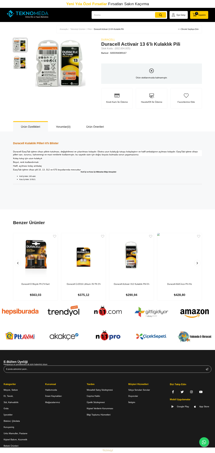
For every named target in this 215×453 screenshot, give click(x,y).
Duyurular (133, 396)
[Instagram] (191, 392)
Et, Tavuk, (8, 396)
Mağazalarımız (52, 402)
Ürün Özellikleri (30, 126)
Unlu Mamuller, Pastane (15, 433)
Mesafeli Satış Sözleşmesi (100, 390)
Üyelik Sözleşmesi (96, 402)
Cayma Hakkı (93, 396)
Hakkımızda (51, 390)
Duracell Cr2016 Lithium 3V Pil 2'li (83, 284)
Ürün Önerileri (95, 126)
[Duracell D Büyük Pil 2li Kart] (35, 255)
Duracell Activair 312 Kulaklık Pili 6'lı (131, 284)
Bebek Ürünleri (11, 446)
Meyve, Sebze (11, 390)
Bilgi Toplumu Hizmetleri (98, 414)
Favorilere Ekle (54, 236)
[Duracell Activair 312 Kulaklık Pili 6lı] (131, 255)
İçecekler (8, 414)
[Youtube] (201, 392)
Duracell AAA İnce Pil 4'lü (179, 284)
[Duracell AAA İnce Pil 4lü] (179, 255)
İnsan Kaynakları (53, 396)
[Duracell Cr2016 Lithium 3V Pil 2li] (83, 255)
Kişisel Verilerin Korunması (100, 408)
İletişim (131, 402)
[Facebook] (173, 392)
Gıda (6, 408)
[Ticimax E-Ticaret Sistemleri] (107, 450)
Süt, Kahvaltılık (11, 402)
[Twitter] (182, 392)
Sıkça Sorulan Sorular (139, 390)
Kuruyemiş (9, 427)
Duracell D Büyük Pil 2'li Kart (35, 284)
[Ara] (160, 15)
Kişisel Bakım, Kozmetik (15, 439)
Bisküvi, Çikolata (12, 421)
